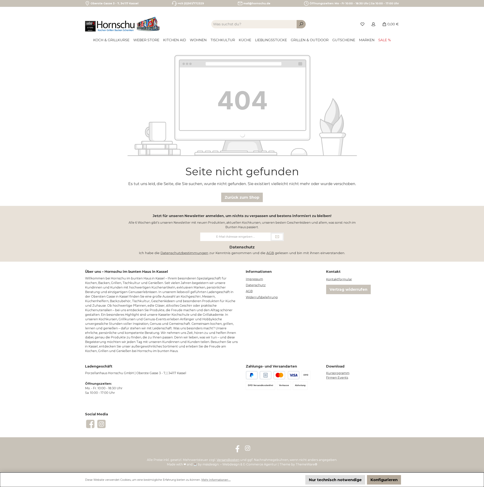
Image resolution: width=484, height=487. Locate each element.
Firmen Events (337, 377)
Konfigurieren (384, 480)
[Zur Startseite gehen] (123, 24)
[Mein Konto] (373, 24)
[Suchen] (301, 24)
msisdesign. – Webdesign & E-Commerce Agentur (239, 464)
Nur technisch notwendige (335, 480)
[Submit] (277, 237)
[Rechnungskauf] (265, 375)
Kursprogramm (337, 373)
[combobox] (254, 24)
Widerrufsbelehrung (262, 297)
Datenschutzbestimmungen (184, 253)
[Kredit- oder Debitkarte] (286, 375)
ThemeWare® (306, 464)
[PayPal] (252, 375)
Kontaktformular (339, 279)
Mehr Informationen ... (216, 480)
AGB (270, 253)
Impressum (254, 279)
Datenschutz (256, 285)
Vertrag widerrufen (348, 289)
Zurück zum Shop (242, 197)
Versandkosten (228, 460)
